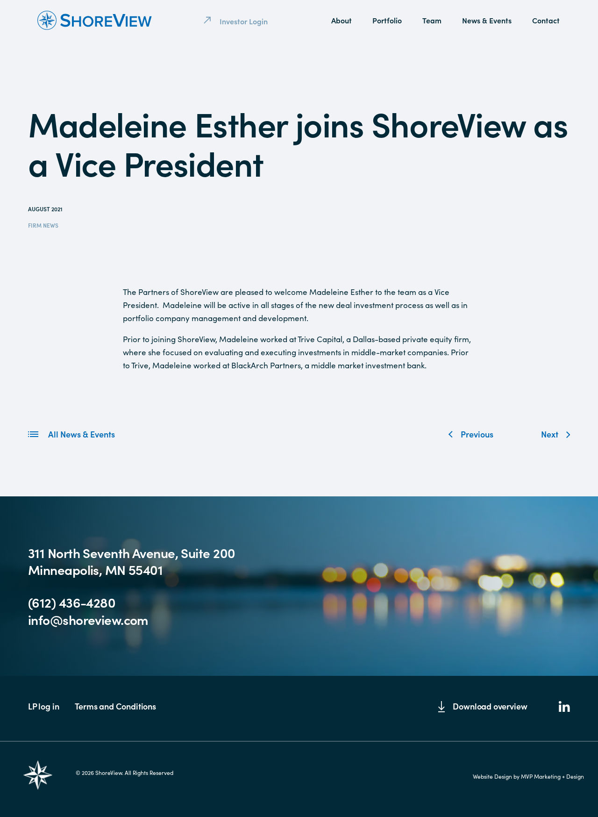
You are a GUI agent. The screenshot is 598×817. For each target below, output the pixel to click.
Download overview (490, 706)
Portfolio (387, 20)
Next (549, 434)
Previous (477, 434)
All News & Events (80, 434)
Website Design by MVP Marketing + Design (528, 776)
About (341, 20)
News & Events (487, 20)
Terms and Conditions (115, 706)
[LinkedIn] (564, 707)
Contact (546, 20)
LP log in (43, 706)
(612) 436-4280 (71, 602)
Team (431, 20)
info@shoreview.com (88, 619)
